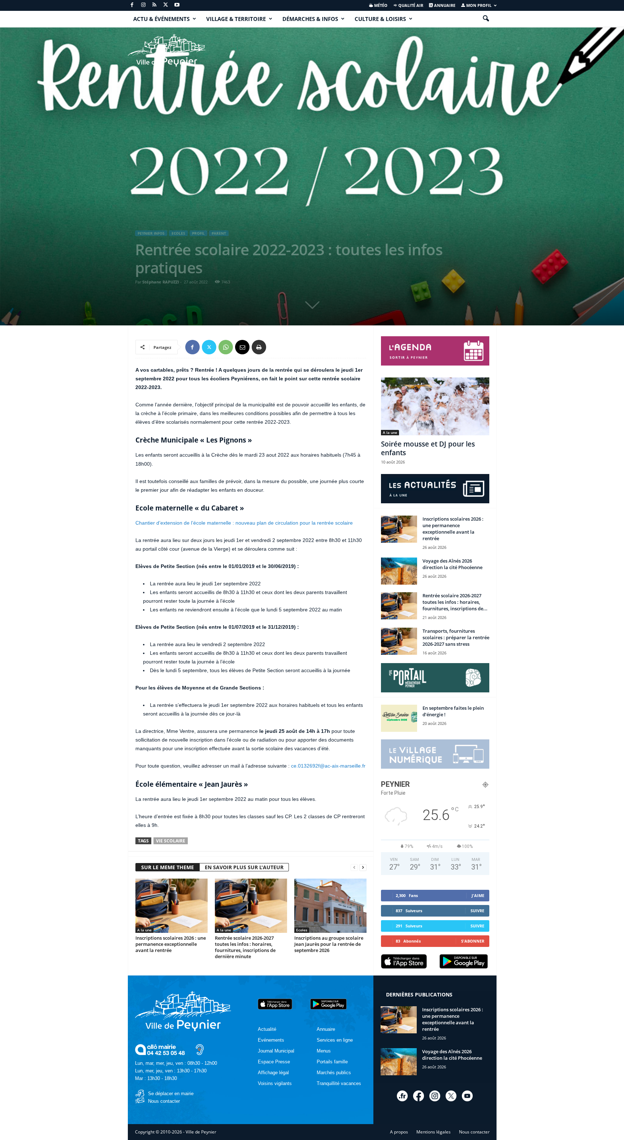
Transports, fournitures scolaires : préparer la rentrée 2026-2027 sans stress (455, 637)
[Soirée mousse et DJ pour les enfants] (435, 406)
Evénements (271, 1040)
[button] (486, 19)
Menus (324, 1051)
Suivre (477, 910)
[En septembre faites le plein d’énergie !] (399, 718)
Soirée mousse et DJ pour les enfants (428, 448)
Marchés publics (334, 1072)
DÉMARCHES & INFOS (310, 18)
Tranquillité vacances (339, 1083)
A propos (399, 1132)
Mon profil (478, 5)
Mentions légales (433, 1132)
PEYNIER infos (151, 233)
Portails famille (332, 1061)
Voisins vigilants (275, 1083)
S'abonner (472, 941)
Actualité (267, 1029)
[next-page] (363, 867)
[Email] (242, 347)
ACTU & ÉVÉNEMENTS (161, 18)
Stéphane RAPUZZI (160, 282)
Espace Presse (274, 1061)
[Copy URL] (275, 347)
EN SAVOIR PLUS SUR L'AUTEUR (244, 867)
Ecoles (178, 233)
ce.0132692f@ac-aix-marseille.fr (328, 766)
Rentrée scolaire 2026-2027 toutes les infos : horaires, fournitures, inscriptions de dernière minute (245, 947)
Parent (219, 233)
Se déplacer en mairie (171, 1093)
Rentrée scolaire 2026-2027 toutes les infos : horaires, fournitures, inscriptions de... (455, 602)
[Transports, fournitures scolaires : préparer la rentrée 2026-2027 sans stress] (399, 641)
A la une (144, 929)
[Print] (259, 347)
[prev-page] (354, 867)
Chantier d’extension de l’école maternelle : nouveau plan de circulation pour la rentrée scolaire (244, 523)
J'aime (478, 895)
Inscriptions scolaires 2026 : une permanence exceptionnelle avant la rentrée (170, 944)
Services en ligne (335, 1040)
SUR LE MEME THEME (167, 867)
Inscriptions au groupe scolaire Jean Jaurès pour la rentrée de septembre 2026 (328, 944)
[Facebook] (132, 5)
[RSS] (154, 5)
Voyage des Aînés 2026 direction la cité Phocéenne (452, 564)
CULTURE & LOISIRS (380, 18)
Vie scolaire (170, 841)
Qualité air (410, 5)
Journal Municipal (276, 1051)
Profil (198, 233)
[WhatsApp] (225, 347)
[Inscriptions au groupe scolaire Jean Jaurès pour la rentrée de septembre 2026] (330, 906)
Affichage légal (273, 1072)
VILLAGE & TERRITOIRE (236, 18)
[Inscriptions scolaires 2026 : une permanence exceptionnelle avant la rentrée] (171, 906)
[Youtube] (177, 5)
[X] (165, 5)
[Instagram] (143, 5)
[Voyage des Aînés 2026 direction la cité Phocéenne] (399, 571)
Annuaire (444, 5)
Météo (380, 5)
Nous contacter (164, 1101)
